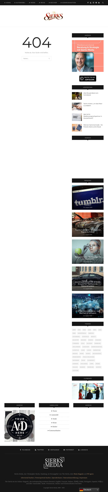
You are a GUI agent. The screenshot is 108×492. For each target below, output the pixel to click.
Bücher (83, 340)
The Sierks (84, 363)
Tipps (91, 363)
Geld (82, 343)
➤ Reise (42, 2)
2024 (94, 329)
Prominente (77, 356)
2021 (79, 329)
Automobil (76, 336)
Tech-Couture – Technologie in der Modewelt (88, 258)
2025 (100, 329)
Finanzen (76, 343)
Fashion (98, 340)
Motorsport (97, 353)
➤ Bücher (53, 2)
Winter (98, 367)
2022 (84, 329)
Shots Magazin (79, 474)
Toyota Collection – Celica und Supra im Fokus (88, 231)
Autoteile (85, 336)
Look (83, 350)
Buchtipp (76, 340)
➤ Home (7, 2)
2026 (74, 333)
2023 (89, 329)
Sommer (75, 363)
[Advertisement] (88, 159)
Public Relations (88, 356)
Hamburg (98, 343)
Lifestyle (76, 350)
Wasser (82, 367)
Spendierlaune (57, 478)
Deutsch (87, 490)
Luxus (89, 350)
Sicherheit (91, 360)
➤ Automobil (19, 2)
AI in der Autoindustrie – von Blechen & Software (88, 312)
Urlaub (75, 367)
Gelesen (89, 343)
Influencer (76, 346)
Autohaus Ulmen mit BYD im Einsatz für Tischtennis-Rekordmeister (87, 284)
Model (88, 353)
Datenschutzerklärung (70, 478)
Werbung (91, 367)
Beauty (93, 336)
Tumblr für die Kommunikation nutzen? (87, 204)
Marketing (96, 350)
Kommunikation (97, 346)
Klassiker (86, 346)
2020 (74, 329)
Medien (75, 353)
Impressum (83, 478)
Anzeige (91, 333)
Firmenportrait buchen (43, 478)
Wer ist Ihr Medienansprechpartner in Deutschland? (92, 116)
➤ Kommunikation (68, 2)
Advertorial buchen (27, 478)
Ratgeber (76, 360)
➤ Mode (32, 2)
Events (90, 340)
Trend (98, 363)
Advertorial (82, 333)
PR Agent (90, 474)
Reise (83, 360)
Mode (82, 353)
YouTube (75, 370)
